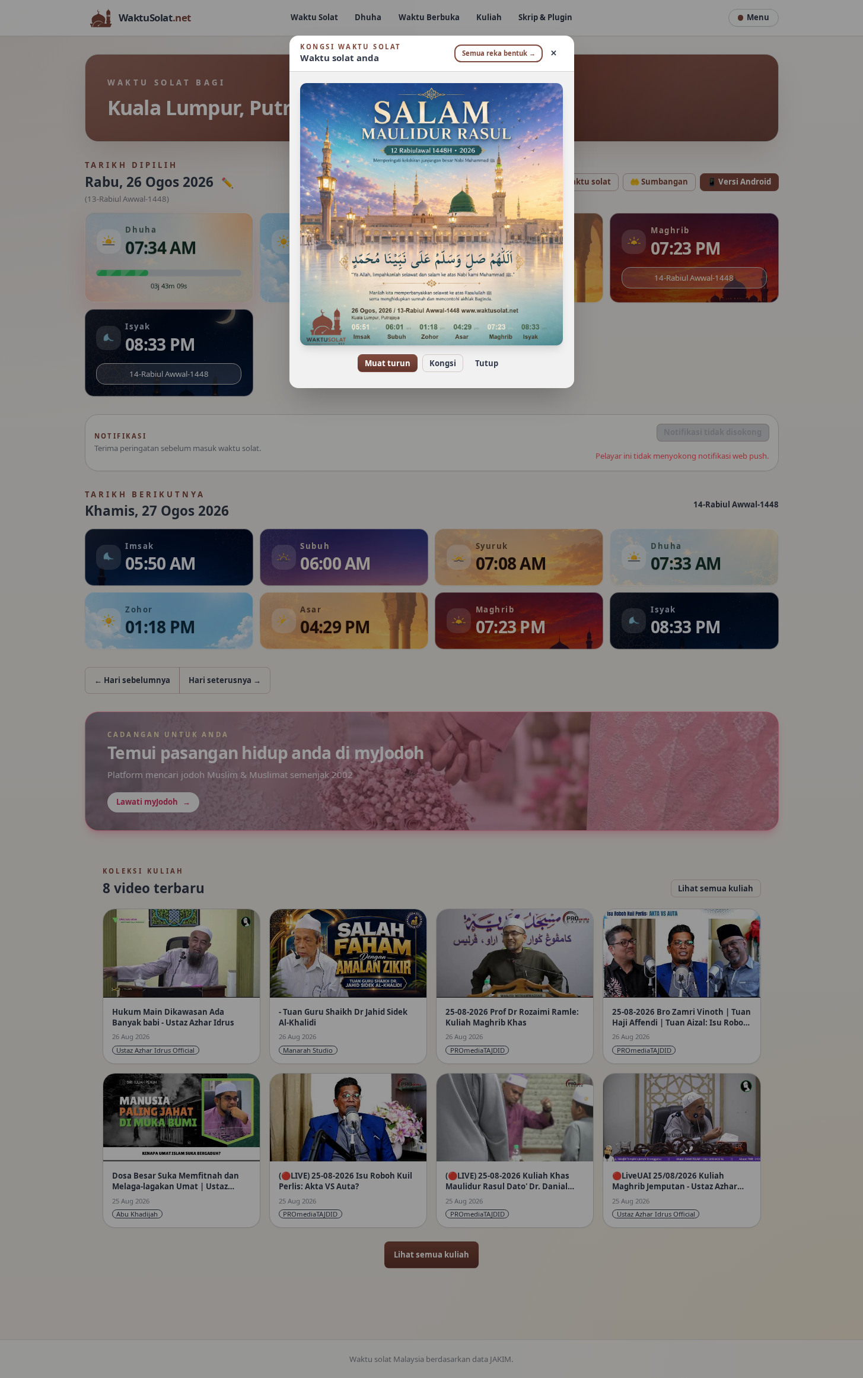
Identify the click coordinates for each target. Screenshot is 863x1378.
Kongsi (442, 363)
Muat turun (387, 363)
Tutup (486, 363)
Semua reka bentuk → (499, 53)
